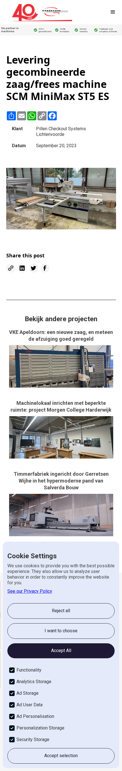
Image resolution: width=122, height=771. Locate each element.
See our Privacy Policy (29, 591)
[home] (42, 12)
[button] (112, 12)
